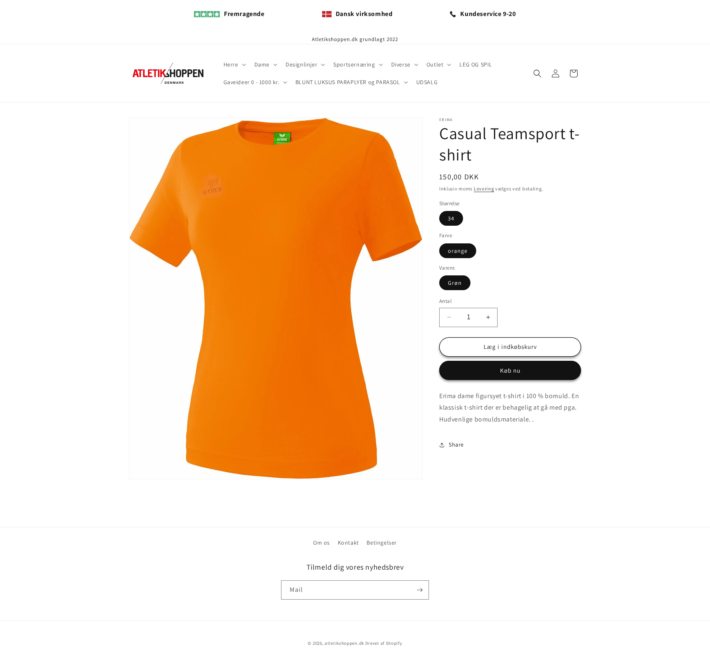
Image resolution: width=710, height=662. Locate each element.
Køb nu (510, 370)
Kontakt (348, 542)
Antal (445, 301)
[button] (234, 64)
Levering (484, 189)
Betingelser (382, 542)
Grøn (455, 282)
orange (458, 250)
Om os (321, 542)
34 (451, 218)
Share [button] (456, 444)
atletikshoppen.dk (344, 643)
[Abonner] (419, 590)
